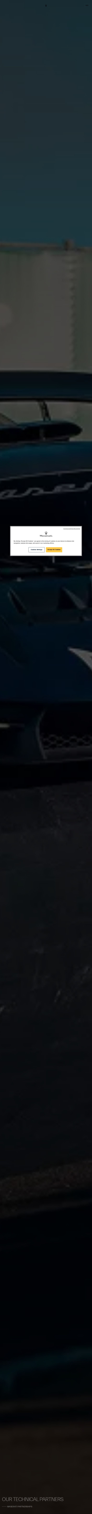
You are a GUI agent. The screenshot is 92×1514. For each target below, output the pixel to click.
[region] (46, 541)
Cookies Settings (36, 550)
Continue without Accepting (71, 529)
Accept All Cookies (54, 550)
